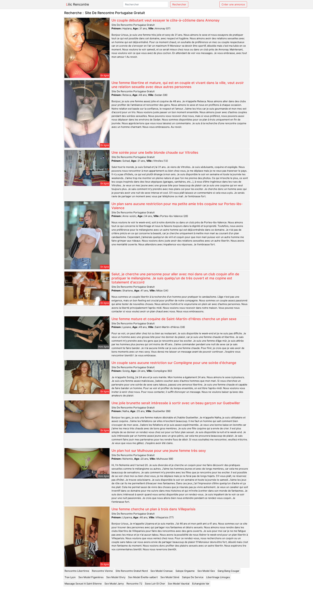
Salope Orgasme (185, 570)
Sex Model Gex (206, 570)
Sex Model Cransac (161, 570)
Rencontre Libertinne (77, 570)
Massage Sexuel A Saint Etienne (83, 583)
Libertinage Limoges (218, 577)
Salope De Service (192, 577)
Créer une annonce (233, 4)
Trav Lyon (70, 577)
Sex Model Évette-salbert (143, 577)
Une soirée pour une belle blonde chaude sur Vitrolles (155, 152)
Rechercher (179, 4)
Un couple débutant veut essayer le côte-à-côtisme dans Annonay (166, 20)
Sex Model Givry (115, 577)
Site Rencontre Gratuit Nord (132, 570)
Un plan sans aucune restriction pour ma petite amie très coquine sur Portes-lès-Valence (177, 206)
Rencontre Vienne (102, 570)
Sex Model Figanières (91, 577)
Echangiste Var (200, 583)
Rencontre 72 (134, 583)
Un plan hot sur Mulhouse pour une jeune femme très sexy (159, 451)
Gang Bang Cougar (228, 570)
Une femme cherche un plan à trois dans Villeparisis (153, 509)
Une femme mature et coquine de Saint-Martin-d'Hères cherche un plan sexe (174, 319)
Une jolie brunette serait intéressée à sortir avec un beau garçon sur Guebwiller (176, 403)
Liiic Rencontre (77, 4)
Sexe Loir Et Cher (155, 583)
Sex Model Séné (169, 577)
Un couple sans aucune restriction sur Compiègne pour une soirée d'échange (174, 363)
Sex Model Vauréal (178, 583)
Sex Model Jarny (114, 583)
